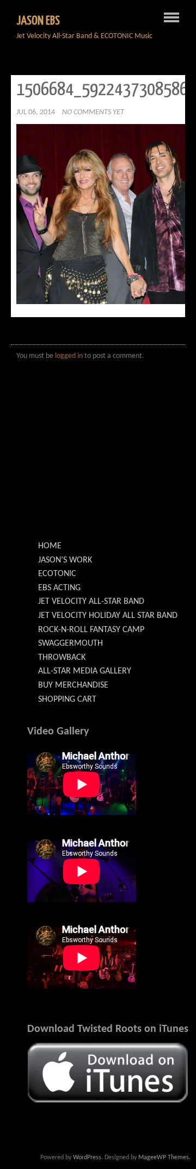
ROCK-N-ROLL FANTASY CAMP (91, 630)
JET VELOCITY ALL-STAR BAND (91, 601)
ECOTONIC (57, 574)
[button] (108, 1072)
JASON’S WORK (65, 560)
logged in (69, 356)
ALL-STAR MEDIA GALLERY (84, 671)
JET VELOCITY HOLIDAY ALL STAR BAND (107, 615)
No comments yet (93, 112)
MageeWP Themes (163, 1157)
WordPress (87, 1157)
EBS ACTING (59, 588)
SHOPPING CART (67, 699)
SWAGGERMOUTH (70, 643)
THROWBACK (61, 657)
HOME (50, 546)
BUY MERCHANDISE (73, 685)
